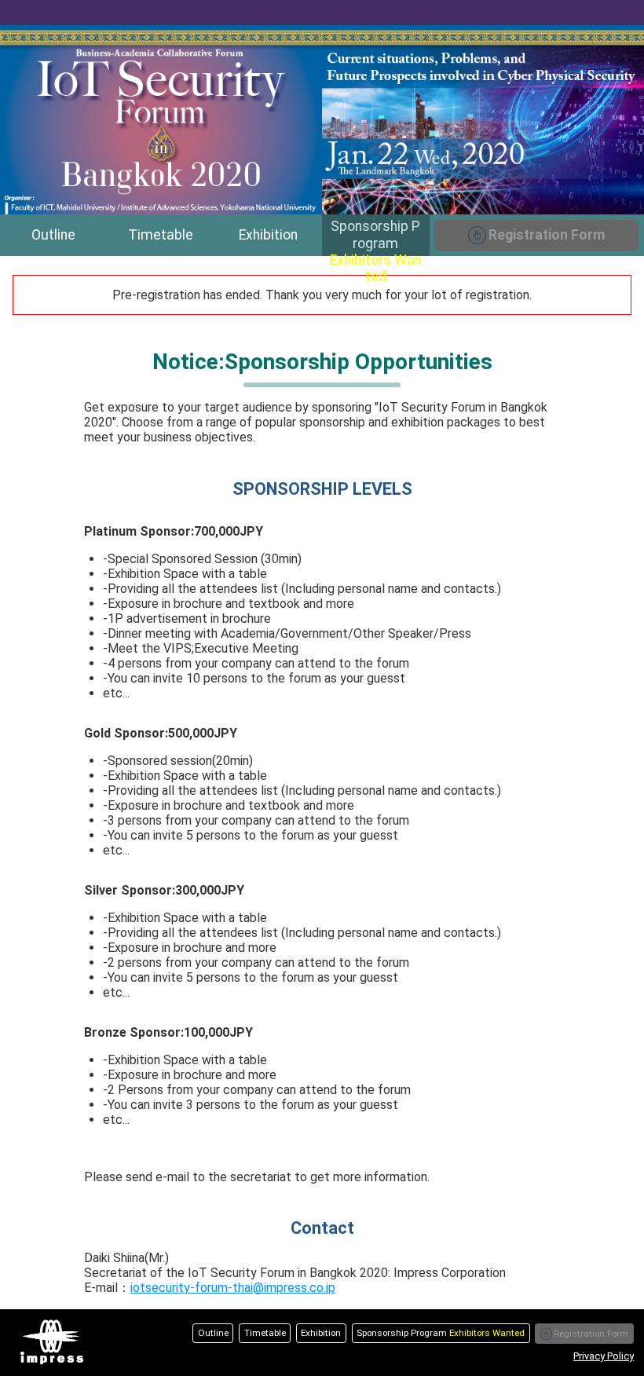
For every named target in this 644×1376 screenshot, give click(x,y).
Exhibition (268, 235)
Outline (53, 235)
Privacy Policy (603, 1356)
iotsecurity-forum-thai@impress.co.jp (232, 1287)
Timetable (160, 235)
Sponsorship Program (376, 237)
